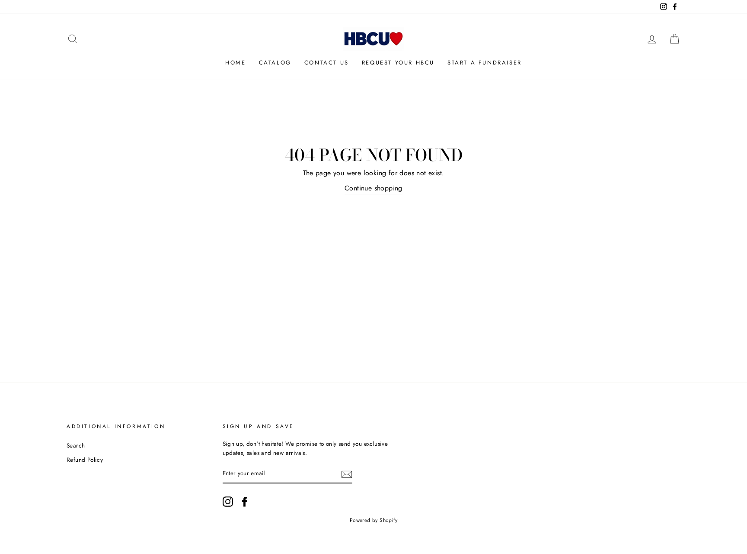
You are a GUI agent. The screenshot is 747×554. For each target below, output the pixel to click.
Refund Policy (85, 459)
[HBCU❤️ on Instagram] (228, 501)
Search (76, 445)
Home (235, 62)
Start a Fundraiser (484, 62)
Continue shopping (373, 188)
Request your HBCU (398, 62)
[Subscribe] (346, 474)
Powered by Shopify (373, 520)
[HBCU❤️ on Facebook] (244, 501)
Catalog (275, 62)
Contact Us (326, 62)
